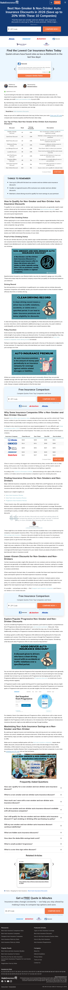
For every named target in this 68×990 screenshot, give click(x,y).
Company (37, 948)
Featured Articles (40, 928)
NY (2, 974)
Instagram (11, 981)
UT (27, 974)
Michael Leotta (13, 86)
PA (15, 974)
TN (22, 974)
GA (23, 971)
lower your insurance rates (23, 99)
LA (36, 971)
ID (26, 971)
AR (8, 971)
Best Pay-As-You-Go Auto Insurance (11, 957)
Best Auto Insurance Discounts (37, 891)
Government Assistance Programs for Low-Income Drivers (16, 959)
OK (11, 974)
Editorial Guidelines (39, 954)
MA (43, 971)
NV (58, 971)
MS (49, 971)
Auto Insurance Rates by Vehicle (10, 942)
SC (18, 974)
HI (24, 971)
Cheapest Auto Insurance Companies (12, 936)
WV (36, 974)
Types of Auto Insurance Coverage (44, 930)
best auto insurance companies (42, 742)
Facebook (2, 981)
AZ (6, 971)
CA (10, 971)
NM (64, 971)
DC (16, 971)
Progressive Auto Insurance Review (16, 500)
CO (12, 971)
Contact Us (37, 962)
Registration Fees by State (9, 963)
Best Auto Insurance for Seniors (10, 954)
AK (4, 971)
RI (16, 974)
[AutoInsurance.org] (9, 978)
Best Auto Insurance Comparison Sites (12, 930)
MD (41, 971)
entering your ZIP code (12, 751)
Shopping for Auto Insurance (19, 891)
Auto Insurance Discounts (21, 111)
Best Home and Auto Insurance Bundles (12, 951)
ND (6, 974)
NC (4, 974)
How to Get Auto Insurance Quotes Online (46, 936)
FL (20, 971)
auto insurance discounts (47, 209)
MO (52, 971)
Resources (4, 928)
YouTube (8, 981)
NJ (62, 971)
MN (47, 971)
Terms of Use (57, 33)
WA (33, 974)
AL (2, 971)
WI (38, 974)
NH (60, 971)
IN (29, 971)
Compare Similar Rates (34, 76)
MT (54, 971)
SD (20, 974)
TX (24, 974)
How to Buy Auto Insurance (42, 939)
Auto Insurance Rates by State (10, 939)
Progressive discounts (41, 678)
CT (14, 971)
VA (31, 974)
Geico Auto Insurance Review (14, 495)
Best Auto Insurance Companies (10, 933)
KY (34, 971)
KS (32, 971)
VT (29, 974)
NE (56, 971)
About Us (36, 951)
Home (8, 891)
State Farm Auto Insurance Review (16, 498)
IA (30, 971)
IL (27, 971)
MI (45, 971)
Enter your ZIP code (56, 115)
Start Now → (58, 172)
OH (8, 974)
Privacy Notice (38, 957)
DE (19, 971)
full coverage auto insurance (12, 535)
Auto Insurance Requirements (42, 942)
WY (40, 974)
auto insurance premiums (40, 627)
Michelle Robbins (32, 86)
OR (13, 974)
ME (38, 971)
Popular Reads (6, 948)
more (43, 69)
